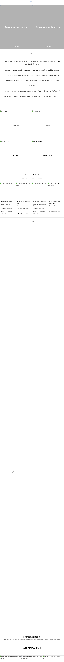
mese (32, 179)
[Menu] (3, 2)
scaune (24, 179)
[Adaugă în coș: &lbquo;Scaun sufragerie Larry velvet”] (30, 196)
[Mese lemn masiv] (16, 27)
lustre (39, 179)
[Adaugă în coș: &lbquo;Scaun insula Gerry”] (14, 196)
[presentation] (8, 207)
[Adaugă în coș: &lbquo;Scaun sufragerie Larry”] (46, 196)
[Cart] (61, 2)
